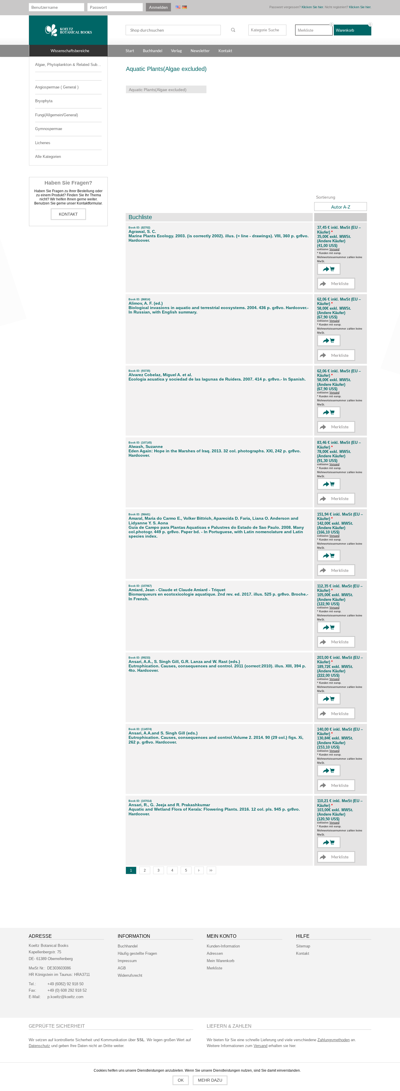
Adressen (215, 953)
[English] (178, 7)
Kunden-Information (223, 946)
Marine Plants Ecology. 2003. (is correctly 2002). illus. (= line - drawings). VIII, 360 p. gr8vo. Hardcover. (219, 238)
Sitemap (303, 946)
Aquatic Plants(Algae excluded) (158, 89)
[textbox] (173, 30)
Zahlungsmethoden (333, 1040)
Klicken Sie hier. (313, 7)
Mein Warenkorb (220, 961)
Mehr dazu (210, 1080)
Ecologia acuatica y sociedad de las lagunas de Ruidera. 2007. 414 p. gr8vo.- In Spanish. (217, 379)
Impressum (127, 961)
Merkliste (214, 968)
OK (181, 1080)
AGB (122, 968)
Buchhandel (128, 946)
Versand (334, 249)
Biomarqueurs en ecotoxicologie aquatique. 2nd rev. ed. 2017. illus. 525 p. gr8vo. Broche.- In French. (218, 596)
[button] (68, 51)
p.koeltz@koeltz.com (65, 997)
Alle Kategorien (48, 156)
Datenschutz (39, 1046)
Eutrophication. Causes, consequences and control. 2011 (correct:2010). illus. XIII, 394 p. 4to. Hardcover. (217, 668)
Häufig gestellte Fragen (137, 953)
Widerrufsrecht (130, 975)
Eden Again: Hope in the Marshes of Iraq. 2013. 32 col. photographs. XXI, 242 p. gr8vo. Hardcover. (215, 453)
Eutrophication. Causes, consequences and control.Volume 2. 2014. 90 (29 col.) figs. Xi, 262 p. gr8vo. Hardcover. (216, 739)
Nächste (199, 870)
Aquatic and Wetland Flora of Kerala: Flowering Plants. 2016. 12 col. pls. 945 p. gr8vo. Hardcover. (214, 811)
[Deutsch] (184, 7)
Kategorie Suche (265, 30)
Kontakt (68, 214)
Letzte (211, 870)
